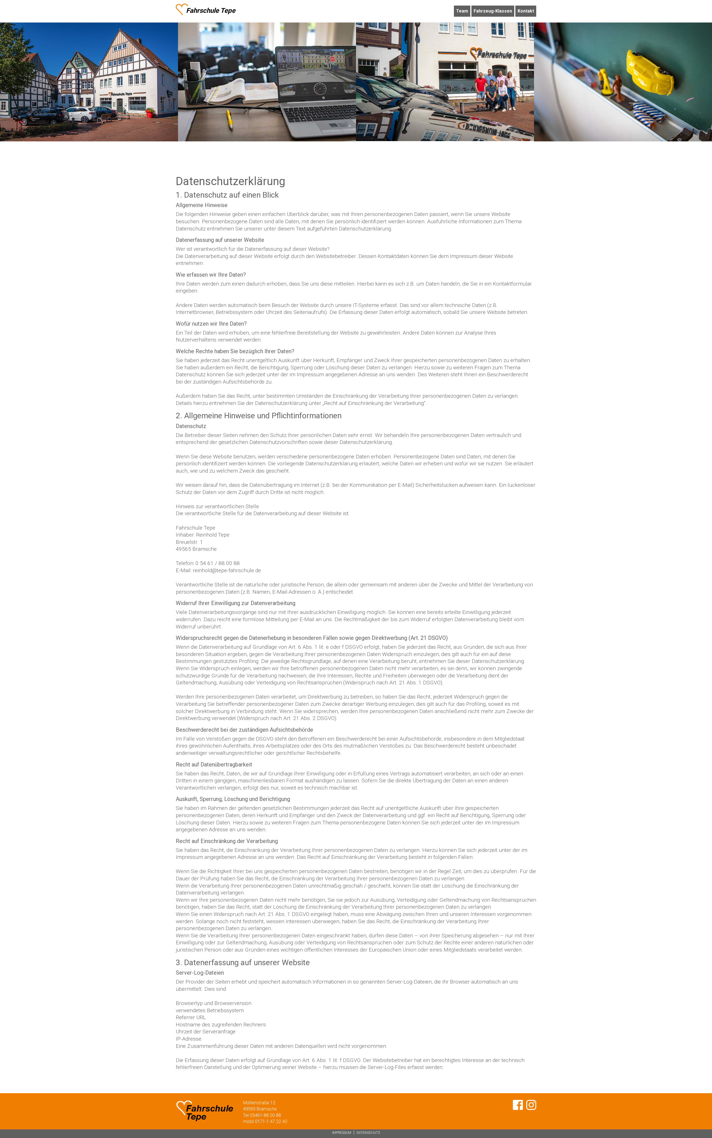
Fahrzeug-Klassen (493, 11)
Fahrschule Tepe (210, 10)
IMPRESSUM (341, 1133)
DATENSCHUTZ (368, 1133)
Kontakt (526, 11)
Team (462, 11)
